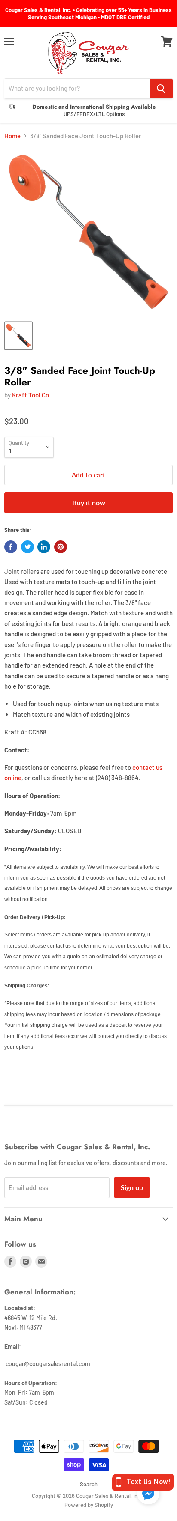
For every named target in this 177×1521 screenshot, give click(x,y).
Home (12, 136)
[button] (148, 1494)
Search (89, 1484)
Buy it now (88, 502)
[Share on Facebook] (10, 546)
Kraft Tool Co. (31, 395)
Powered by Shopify (88, 1504)
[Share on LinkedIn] (43, 546)
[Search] (161, 88)
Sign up (132, 1187)
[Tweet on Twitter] (27, 546)
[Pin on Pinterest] (60, 546)
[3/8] (18, 335)
